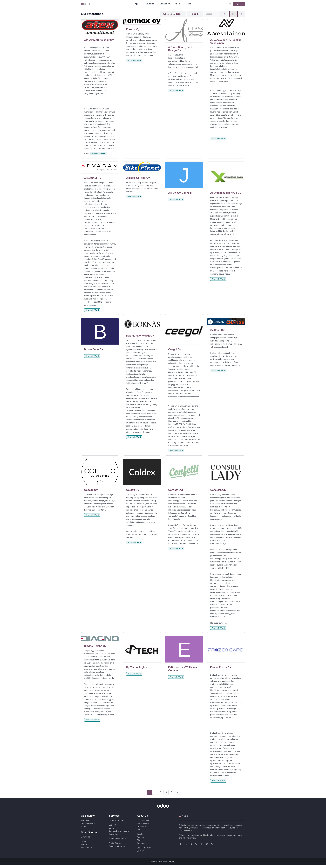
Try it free (239, 4)
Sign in (228, 4)
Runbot (84, 844)
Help (189, 4)
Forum (83, 826)
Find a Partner (115, 843)
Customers (142, 843)
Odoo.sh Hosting (116, 820)
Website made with (159, 861)
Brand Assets (143, 823)
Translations (86, 847)
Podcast (140, 837)
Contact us (142, 826)
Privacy (147, 848)
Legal (139, 848)
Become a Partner (117, 846)
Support (112, 825)
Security (140, 851)
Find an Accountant (117, 839)
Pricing (178, 4)
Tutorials (85, 820)
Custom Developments (119, 831)
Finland (194, 14)
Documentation (88, 823)
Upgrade (113, 828)
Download (85, 837)
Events (140, 834)
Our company (143, 820)
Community (165, 4)
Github (84, 841)
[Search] (224, 14)
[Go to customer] (100, 27)
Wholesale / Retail (172, 14)
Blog (139, 840)
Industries (149, 4)
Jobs (139, 829)
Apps (137, 4)
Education (113, 834)
